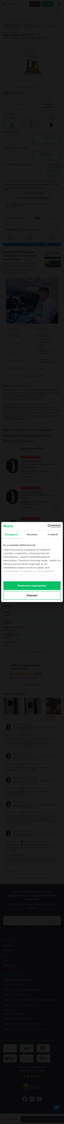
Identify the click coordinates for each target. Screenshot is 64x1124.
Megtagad (32, 595)
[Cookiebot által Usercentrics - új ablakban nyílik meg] (48, 526)
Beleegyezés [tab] (11, 534)
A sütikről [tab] (52, 534)
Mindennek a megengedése (32, 585)
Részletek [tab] (32, 534)
